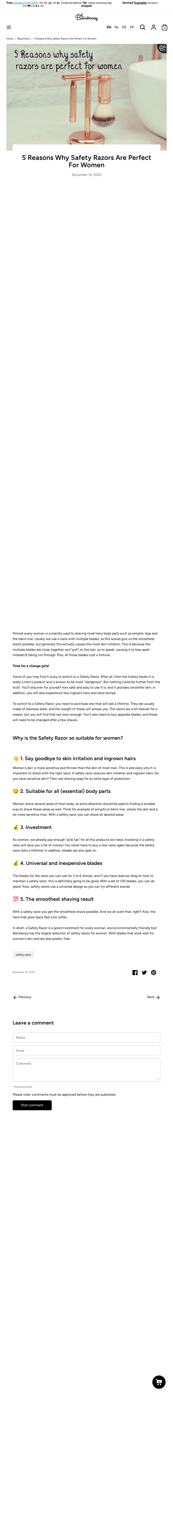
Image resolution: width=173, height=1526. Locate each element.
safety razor (23, 955)
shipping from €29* (26, 3)
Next (151, 997)
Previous (24, 997)
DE (124, 27)
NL (116, 27)
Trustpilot (140, 3)
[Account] (153, 26)
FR (131, 27)
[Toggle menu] (9, 27)
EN (109, 27)
